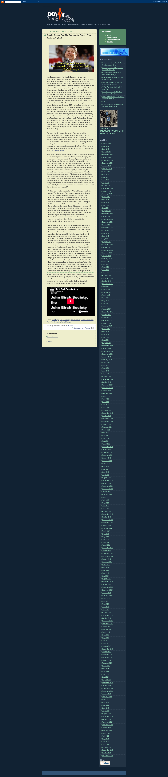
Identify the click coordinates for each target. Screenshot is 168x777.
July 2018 (105, 677)
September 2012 (107, 480)
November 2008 (107, 351)
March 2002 (106, 171)
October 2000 (106, 157)
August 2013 (106, 511)
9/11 (103, 101)
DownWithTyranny (113, 39)
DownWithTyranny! (46, 6)
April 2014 (105, 534)
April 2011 (105, 433)
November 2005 (107, 250)
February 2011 (107, 427)
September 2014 (107, 548)
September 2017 (107, 649)
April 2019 (105, 702)
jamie (109, 35)
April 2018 (105, 668)
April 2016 (105, 601)
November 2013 (107, 520)
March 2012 (106, 463)
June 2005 (105, 236)
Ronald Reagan (66, 322)
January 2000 (106, 143)
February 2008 (107, 326)
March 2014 (106, 531)
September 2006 (107, 278)
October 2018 (106, 685)
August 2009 (106, 376)
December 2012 (107, 489)
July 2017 (105, 643)
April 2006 (105, 264)
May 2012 (105, 469)
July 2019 (105, 711)
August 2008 (106, 343)
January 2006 (106, 256)
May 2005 (105, 233)
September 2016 (107, 615)
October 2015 (106, 584)
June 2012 (105, 472)
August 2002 (106, 185)
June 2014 (105, 539)
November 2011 (107, 452)
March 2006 (106, 261)
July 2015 (105, 576)
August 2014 (106, 545)
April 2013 (105, 500)
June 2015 (105, 573)
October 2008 (106, 348)
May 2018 (105, 671)
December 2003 (107, 222)
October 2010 (106, 416)
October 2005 (106, 247)
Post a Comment (52, 337)
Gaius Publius (112, 37)
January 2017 (106, 626)
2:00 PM (70, 325)
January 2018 (106, 660)
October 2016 (106, 618)
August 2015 (106, 579)
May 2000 (105, 146)
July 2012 (105, 475)
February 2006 (107, 258)
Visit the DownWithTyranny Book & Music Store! (112, 130)
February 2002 (107, 169)
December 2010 (107, 421)
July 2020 (105, 744)
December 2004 (107, 230)
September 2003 (107, 213)
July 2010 (105, 407)
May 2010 (105, 402)
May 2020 (105, 739)
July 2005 (105, 239)
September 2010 (107, 413)
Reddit (87, 328)
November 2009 (107, 385)
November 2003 (107, 219)
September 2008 (107, 346)
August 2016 (106, 612)
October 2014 (106, 551)
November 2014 (107, 553)
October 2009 (106, 382)
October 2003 (106, 216)
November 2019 (107, 722)
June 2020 (105, 741)
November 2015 (107, 587)
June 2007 (105, 303)
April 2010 (105, 399)
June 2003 (105, 205)
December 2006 (107, 287)
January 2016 (106, 593)
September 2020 (107, 750)
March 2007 (106, 295)
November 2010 (107, 419)
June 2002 (105, 180)
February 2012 (107, 461)
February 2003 (107, 194)
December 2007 (107, 320)
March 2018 (106, 666)
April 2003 (105, 199)
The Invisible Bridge (57, 150)
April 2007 (105, 298)
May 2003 (105, 202)
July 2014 (105, 542)
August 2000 (106, 152)
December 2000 (107, 163)
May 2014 (105, 537)
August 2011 (106, 444)
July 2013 (105, 508)
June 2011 (105, 438)
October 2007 (106, 315)
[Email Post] (92, 328)
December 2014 (107, 556)
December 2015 (107, 590)
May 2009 (105, 368)
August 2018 (106, 680)
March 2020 (106, 733)
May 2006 (105, 267)
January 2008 (106, 323)
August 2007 (106, 309)
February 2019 (107, 697)
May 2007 (105, 301)
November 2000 (107, 160)
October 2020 (106, 753)
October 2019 (106, 719)
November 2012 (107, 486)
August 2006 (106, 275)
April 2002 (105, 174)
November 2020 (107, 756)
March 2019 (106, 699)
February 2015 (107, 562)
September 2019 (107, 716)
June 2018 (105, 674)
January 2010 (106, 390)
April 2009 (105, 365)
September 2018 (107, 683)
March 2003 (106, 197)
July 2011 (105, 441)
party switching (65, 320)
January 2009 (106, 357)
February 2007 (107, 292)
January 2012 (106, 458)
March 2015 (106, 565)
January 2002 (106, 166)
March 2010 (106, 396)
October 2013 (106, 517)
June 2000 (105, 149)
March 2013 (106, 497)
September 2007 (107, 312)
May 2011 (105, 435)
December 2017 (107, 657)
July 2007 (105, 306)
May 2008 (105, 334)
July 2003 (105, 208)
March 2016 (106, 598)
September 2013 (107, 514)
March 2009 (106, 362)
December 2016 (107, 624)
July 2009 (105, 374)
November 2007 (107, 317)
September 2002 (107, 188)
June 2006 (105, 270)
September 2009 (107, 379)
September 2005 (107, 244)
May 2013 (105, 503)
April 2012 (105, 466)
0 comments (78, 328)
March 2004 (106, 225)
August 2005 (106, 242)
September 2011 (107, 447)
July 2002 (105, 183)
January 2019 (106, 694)
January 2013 (106, 492)
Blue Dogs (55, 320)
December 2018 (107, 691)
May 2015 (105, 570)
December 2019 (107, 725)
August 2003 (106, 211)
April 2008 (105, 332)
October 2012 (106, 483)
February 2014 (107, 528)
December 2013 (107, 522)
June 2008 (105, 337)
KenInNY (110, 42)
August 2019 (106, 713)
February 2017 (107, 629)
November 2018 (107, 688)
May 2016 (105, 604)
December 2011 (107, 455)
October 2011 (106, 449)
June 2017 (105, 640)
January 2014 (106, 525)
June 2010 (105, 405)
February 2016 (107, 595)
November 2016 (107, 621)
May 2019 (105, 705)
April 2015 (105, 567)
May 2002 (105, 177)
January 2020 (106, 727)
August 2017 (106, 646)
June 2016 (105, 607)
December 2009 (107, 388)
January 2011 (106, 424)
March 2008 (106, 329)
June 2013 (105, 506)
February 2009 (107, 360)
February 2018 (107, 663)
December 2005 (107, 253)
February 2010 (107, 393)
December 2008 (107, 354)
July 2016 (105, 610)
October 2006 (106, 281)
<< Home (49, 341)
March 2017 (106, 632)
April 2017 (105, 635)
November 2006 (107, 284)
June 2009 (105, 371)
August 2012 (106, 478)
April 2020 (105, 736)
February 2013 (107, 494)
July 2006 (105, 273)
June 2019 (105, 708)
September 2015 (107, 581)
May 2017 (105, 638)
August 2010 (106, 410)
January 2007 (106, 289)
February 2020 (107, 730)
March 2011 (106, 430)
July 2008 (105, 340)
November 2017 (107, 654)
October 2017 (106, 652)
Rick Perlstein (55, 322)
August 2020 (106, 747)
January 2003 (106, 191)
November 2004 (107, 228)
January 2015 (106, 559)
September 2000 (107, 154)
